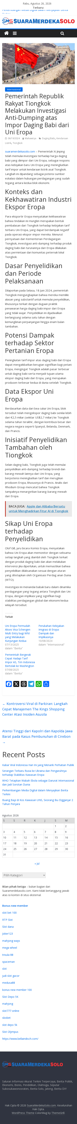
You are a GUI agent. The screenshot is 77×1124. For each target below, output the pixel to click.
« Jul (37, 863)
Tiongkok (17, 143)
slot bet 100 (9, 912)
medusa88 (8, 982)
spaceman (8, 961)
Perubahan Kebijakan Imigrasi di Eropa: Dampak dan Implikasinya (51, 631)
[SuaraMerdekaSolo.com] (6, 33)
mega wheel (9, 947)
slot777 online (10, 1011)
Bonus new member (15, 905)
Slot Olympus (10, 1032)
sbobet (6, 1017)
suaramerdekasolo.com (20, 151)
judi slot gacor (10, 976)
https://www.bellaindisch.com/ (20, 1038)
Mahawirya (30, 138)
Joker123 (7, 933)
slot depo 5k (9, 1025)
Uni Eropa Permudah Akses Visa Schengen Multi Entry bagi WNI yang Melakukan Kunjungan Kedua (17, 633)
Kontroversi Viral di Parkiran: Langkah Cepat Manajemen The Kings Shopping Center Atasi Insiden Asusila (34, 709)
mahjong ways (11, 940)
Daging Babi (48, 138)
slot (4, 968)
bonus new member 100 (17, 990)
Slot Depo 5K (10, 996)
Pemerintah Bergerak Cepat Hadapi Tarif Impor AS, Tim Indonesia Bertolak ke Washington (20, 660)
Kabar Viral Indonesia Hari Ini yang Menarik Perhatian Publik (38, 765)
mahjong (7, 1003)
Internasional (14, 89)
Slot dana (8, 926)
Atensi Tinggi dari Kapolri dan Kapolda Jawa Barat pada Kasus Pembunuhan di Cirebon (37, 736)
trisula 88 (7, 955)
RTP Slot (7, 919)
